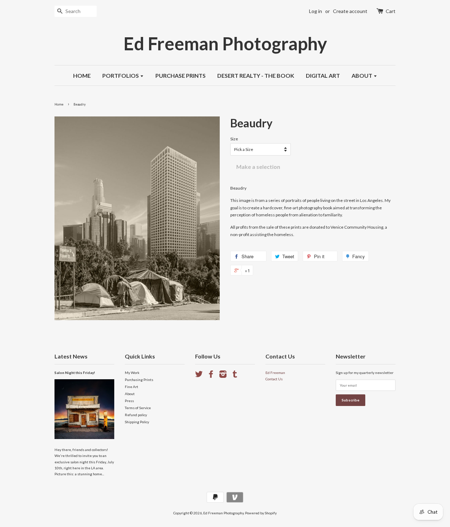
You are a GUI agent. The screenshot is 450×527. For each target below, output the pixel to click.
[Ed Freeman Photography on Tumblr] (235, 376)
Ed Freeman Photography (225, 43)
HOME (82, 75)
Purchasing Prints (139, 379)
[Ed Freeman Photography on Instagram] (223, 376)
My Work (132, 372)
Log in (315, 11)
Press (129, 401)
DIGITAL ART (323, 75)
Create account (350, 11)
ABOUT (362, 75)
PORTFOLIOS (121, 75)
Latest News (71, 356)
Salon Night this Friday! (74, 372)
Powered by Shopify (261, 513)
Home (59, 104)
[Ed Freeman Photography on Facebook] (211, 376)
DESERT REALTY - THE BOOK (255, 75)
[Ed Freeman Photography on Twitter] (199, 376)
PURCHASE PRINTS (180, 75)
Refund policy (136, 415)
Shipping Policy (137, 422)
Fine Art (131, 387)
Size (234, 138)
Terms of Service (138, 408)
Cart (391, 11)
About (130, 394)
